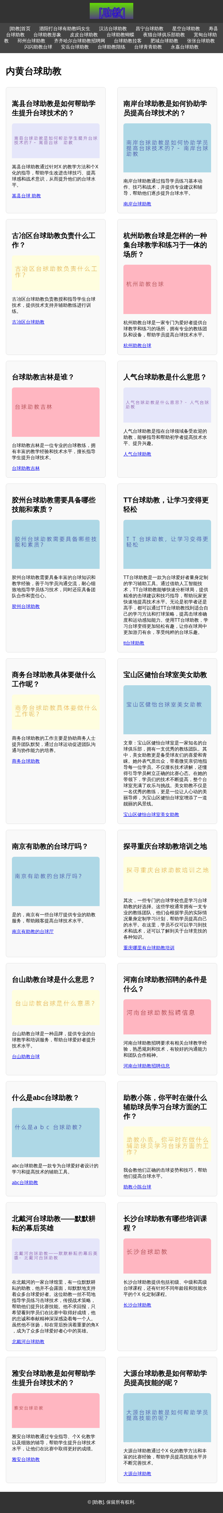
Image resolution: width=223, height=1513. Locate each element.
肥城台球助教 (164, 40)
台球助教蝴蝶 (120, 34)
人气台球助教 (137, 454)
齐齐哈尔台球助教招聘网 (79, 40)
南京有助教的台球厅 (33, 931)
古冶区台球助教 (28, 322)
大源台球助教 (137, 1473)
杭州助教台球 (137, 345)
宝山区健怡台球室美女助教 (151, 814)
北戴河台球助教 (28, 1341)
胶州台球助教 (26, 606)
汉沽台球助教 (113, 28)
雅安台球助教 (26, 1459)
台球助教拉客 (128, 40)
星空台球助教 (186, 28)
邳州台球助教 (31, 40)
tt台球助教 (133, 643)
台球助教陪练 (111, 46)
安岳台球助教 (75, 46)
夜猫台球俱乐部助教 (164, 34)
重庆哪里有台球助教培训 (149, 947)
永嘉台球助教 (185, 46)
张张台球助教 (201, 40)
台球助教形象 (47, 34)
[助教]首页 (20, 28)
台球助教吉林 (26, 468)
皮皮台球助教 (84, 34)
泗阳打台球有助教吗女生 (64, 28)
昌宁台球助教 (149, 28)
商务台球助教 (26, 761)
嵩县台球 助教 (26, 195)
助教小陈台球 (137, 1186)
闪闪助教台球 (38, 46)
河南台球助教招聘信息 (146, 1065)
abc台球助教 (25, 1182)
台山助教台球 (26, 1056)
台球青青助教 (148, 46)
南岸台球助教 (137, 203)
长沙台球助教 (137, 1305)
